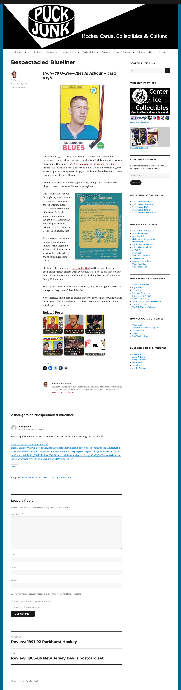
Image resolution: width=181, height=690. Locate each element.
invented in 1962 (81, 268)
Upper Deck (137, 325)
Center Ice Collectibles (139, 122)
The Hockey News (139, 304)
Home (17, 52)
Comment (17, 514)
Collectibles (89, 52)
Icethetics (136, 290)
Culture (106, 52)
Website (15, 580)
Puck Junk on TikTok (141, 207)
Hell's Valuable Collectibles (143, 239)
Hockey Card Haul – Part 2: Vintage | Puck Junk (47, 477)
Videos (141, 52)
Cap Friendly (137, 287)
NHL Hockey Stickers (139, 148)
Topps (135, 333)
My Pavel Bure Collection (142, 247)
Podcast (38, 52)
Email (15, 567)
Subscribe (136, 182)
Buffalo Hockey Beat (140, 285)
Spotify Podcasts (139, 368)
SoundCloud (137, 365)
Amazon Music (138, 354)
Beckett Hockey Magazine (143, 231)
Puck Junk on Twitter (141, 210)
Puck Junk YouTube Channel (144, 213)
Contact (163, 52)
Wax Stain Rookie (139, 267)
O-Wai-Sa (136, 250)
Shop (27, 52)
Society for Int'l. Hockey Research (146, 301)
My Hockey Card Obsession (143, 244)
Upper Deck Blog (139, 264)
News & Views (123, 52)
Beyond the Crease (140, 233)
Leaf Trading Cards (140, 336)
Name (15, 554)
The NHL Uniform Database (144, 307)
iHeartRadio (137, 362)
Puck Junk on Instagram (142, 204)
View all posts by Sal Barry (63, 392)
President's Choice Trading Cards (146, 328)
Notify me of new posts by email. (28, 607)
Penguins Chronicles (141, 293)
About (152, 52)
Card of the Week (18, 87)
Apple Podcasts (138, 357)
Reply (14, 466)
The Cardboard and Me (141, 256)
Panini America (138, 330)
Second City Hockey (140, 299)
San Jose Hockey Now (141, 296)
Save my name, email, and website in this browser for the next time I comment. (48, 594)
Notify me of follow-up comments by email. (32, 601)
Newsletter (52, 52)
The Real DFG (138, 258)
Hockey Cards (68, 52)
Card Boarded (138, 236)
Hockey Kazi (137, 242)
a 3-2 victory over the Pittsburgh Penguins (92, 164)
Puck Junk (136, 253)
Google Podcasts (139, 360)
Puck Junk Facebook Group (143, 201)
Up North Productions (141, 261)
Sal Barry (15, 80)
